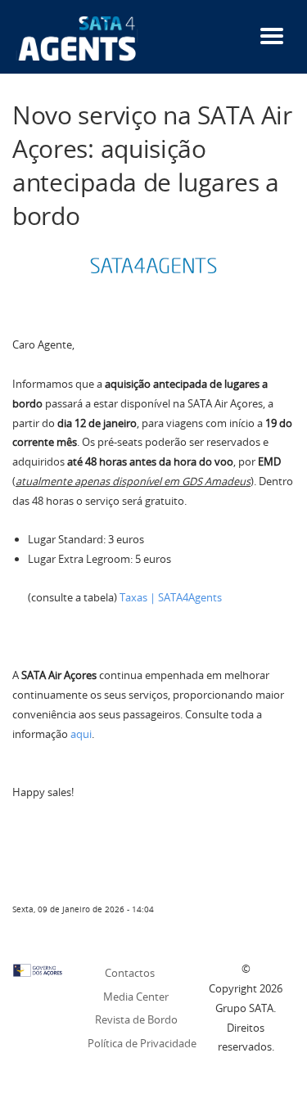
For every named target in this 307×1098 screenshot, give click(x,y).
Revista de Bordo (136, 1019)
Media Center (136, 996)
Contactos (130, 972)
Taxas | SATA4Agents (171, 597)
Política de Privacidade (142, 1043)
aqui (81, 734)
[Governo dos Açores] (37, 968)
